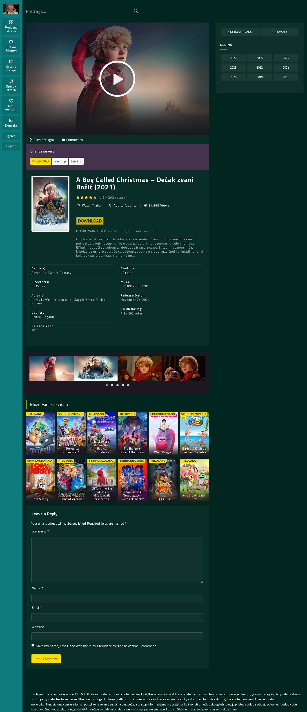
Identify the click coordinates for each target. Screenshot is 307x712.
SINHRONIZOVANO (134, 286)
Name (37, 588)
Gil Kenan (38, 286)
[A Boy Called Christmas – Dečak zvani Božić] (52, 368)
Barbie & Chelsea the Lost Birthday (194, 450)
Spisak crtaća (11, 88)
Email (36, 607)
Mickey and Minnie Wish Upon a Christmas (102, 446)
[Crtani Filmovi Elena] (11, 9)
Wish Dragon (163, 452)
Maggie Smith (83, 299)
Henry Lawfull (41, 299)
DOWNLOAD (40, 161)
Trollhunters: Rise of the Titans (132, 450)
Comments (74, 139)
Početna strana (11, 29)
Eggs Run (163, 499)
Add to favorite (125, 205)
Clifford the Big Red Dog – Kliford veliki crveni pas (101, 493)
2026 (233, 58)
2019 (259, 77)
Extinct (40, 452)
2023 (233, 67)
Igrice (11, 136)
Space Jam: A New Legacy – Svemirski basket (133, 495)
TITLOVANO (279, 31)
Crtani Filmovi (11, 49)
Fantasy (65, 272)
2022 (259, 67)
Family (53, 272)
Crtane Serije (11, 68)
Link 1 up (60, 161)
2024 (286, 58)
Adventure (39, 272)
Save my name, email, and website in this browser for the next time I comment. (96, 646)
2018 (286, 77)
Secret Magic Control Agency (71, 497)
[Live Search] (136, 10)
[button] (106, 385)
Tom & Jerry (40, 499)
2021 (35, 330)
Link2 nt (76, 161)
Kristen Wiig (62, 299)
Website (37, 626)
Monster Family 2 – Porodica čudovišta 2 (71, 448)
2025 (259, 58)
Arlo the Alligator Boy (194, 497)
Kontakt (11, 126)
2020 (233, 77)
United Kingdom (43, 316)
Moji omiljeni (11, 108)
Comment (40, 531)
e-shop (11, 146)
